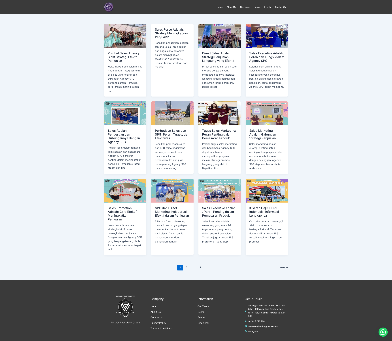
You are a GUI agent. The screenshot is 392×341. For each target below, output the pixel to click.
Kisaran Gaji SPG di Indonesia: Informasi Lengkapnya (264, 211)
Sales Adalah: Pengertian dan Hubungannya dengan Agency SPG (124, 136)
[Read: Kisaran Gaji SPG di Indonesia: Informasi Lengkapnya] (267, 190)
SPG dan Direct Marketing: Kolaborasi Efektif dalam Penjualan (172, 211)
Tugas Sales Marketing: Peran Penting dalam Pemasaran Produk (219, 134)
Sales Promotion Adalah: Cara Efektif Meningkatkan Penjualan (122, 213)
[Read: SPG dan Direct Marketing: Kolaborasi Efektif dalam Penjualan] (172, 190)
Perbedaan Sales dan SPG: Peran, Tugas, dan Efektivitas (172, 134)
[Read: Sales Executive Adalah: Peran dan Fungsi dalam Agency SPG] (267, 35)
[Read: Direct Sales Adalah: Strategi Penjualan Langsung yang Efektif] (219, 35)
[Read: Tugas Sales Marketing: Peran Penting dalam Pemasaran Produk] (219, 113)
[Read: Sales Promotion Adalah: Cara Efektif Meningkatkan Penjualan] (125, 190)
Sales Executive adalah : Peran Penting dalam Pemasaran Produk (219, 211)
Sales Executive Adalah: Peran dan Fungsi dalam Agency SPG (266, 57)
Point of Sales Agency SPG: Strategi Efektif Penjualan (123, 57)
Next (283, 267)
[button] (383, 332)
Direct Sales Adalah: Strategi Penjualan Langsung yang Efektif (218, 57)
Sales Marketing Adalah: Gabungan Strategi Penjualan (262, 134)
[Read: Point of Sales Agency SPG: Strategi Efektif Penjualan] (125, 35)
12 (199, 267)
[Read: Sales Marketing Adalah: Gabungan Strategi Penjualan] (267, 113)
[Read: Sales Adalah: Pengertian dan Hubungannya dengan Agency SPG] (125, 113)
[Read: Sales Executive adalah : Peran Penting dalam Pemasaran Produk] (219, 190)
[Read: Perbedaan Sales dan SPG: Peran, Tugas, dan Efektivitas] (172, 113)
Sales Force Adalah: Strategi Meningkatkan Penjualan (171, 33)
